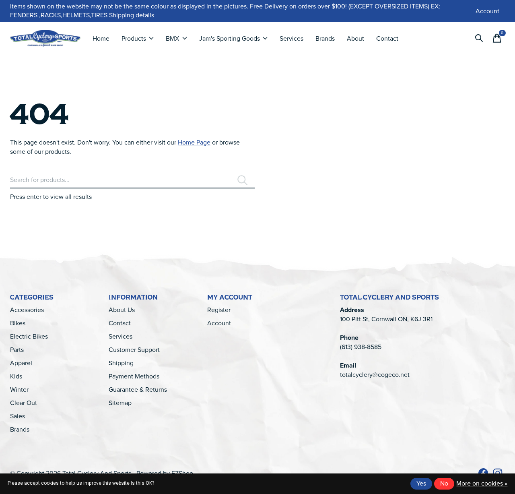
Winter (19, 389)
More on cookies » (481, 483)
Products (134, 38)
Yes (421, 483)
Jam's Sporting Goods (229, 38)
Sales (17, 416)
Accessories (27, 309)
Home (101, 38)
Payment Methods (134, 376)
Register (219, 309)
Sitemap (120, 402)
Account (219, 323)
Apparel (21, 363)
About (355, 38)
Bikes (17, 323)
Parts (17, 349)
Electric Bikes (29, 336)
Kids (16, 376)
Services (291, 38)
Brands (325, 38)
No (444, 483)
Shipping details (131, 15)
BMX (172, 38)
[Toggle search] (479, 38)
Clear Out (23, 402)
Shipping (121, 363)
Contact (387, 38)
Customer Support (134, 349)
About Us (122, 309)
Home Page (194, 142)
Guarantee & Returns (138, 389)
